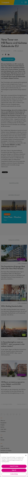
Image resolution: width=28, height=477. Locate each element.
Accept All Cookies (14, 466)
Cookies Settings (14, 474)
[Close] (25, 455)
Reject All (14, 470)
